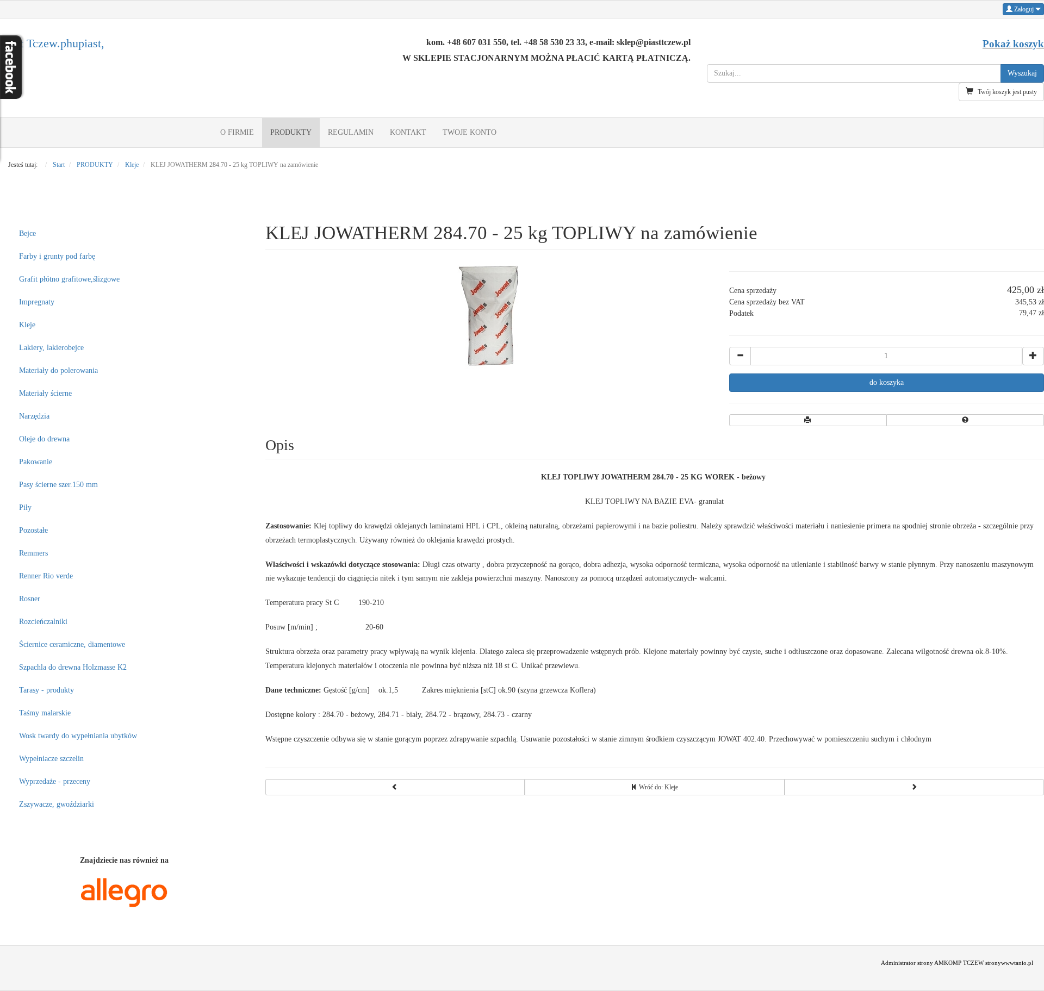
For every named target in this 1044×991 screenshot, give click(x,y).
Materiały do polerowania (58, 370)
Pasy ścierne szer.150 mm (58, 485)
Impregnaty (36, 302)
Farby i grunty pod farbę (57, 256)
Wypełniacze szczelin (51, 759)
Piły (25, 507)
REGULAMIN (351, 132)
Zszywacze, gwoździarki (56, 804)
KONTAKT (408, 132)
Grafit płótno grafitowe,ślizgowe (69, 279)
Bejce (27, 233)
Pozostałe (33, 530)
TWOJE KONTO (469, 132)
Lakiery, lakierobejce (51, 348)
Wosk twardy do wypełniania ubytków (78, 736)
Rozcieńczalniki (43, 622)
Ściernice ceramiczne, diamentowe (72, 644)
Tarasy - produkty (46, 690)
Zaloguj (1023, 9)
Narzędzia (34, 416)
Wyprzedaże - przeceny (54, 781)
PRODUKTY (291, 132)
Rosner (29, 599)
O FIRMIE (237, 132)
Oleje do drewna (44, 439)
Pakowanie (35, 462)
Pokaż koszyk (1013, 43)
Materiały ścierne (45, 393)
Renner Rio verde (46, 576)
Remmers (33, 553)
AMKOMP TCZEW (959, 963)
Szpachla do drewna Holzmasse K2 (73, 667)
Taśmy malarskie (45, 713)
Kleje (27, 325)
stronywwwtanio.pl (1009, 963)
